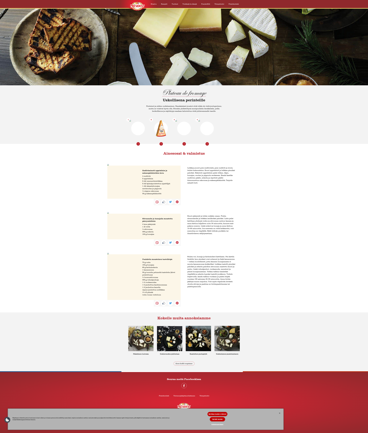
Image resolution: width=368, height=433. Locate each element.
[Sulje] (280, 413)
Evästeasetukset (217, 424)
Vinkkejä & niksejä (189, 4)
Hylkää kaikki (217, 419)
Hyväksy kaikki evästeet (217, 414)
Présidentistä (234, 4)
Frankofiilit (205, 4)
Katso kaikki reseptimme (184, 364)
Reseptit (164, 4)
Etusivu (154, 4)
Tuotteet (175, 4)
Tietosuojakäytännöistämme (184, 396)
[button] (7, 420)
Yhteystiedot (219, 4)
